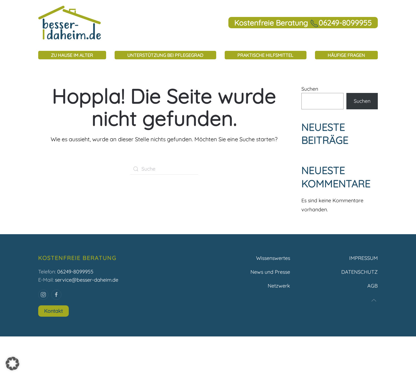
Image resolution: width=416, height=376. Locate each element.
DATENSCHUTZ (359, 272)
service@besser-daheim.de (86, 280)
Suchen (309, 89)
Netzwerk (279, 285)
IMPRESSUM (363, 258)
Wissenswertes (273, 258)
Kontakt (53, 311)
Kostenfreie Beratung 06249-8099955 (303, 22)
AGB (372, 285)
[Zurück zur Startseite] (69, 23)
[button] (374, 300)
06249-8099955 (75, 271)
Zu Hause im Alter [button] (72, 55)
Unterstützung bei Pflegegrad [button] (165, 55)
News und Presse (270, 272)
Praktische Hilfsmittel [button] (265, 55)
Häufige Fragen (346, 55)
